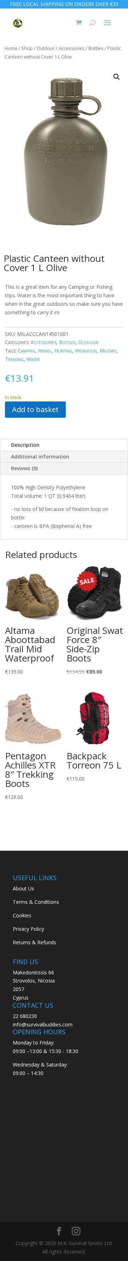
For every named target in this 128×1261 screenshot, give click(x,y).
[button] (116, 77)
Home (11, 48)
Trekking (14, 359)
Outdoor (46, 48)
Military (108, 350)
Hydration (86, 350)
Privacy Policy (28, 928)
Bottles (96, 48)
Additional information (40, 456)
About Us (23, 888)
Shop (27, 48)
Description (25, 444)
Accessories (72, 48)
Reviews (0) (24, 468)
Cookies (22, 915)
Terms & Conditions (36, 902)
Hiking (45, 350)
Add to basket (35, 409)
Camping (26, 350)
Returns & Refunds (34, 942)
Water (33, 359)
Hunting (63, 350)
